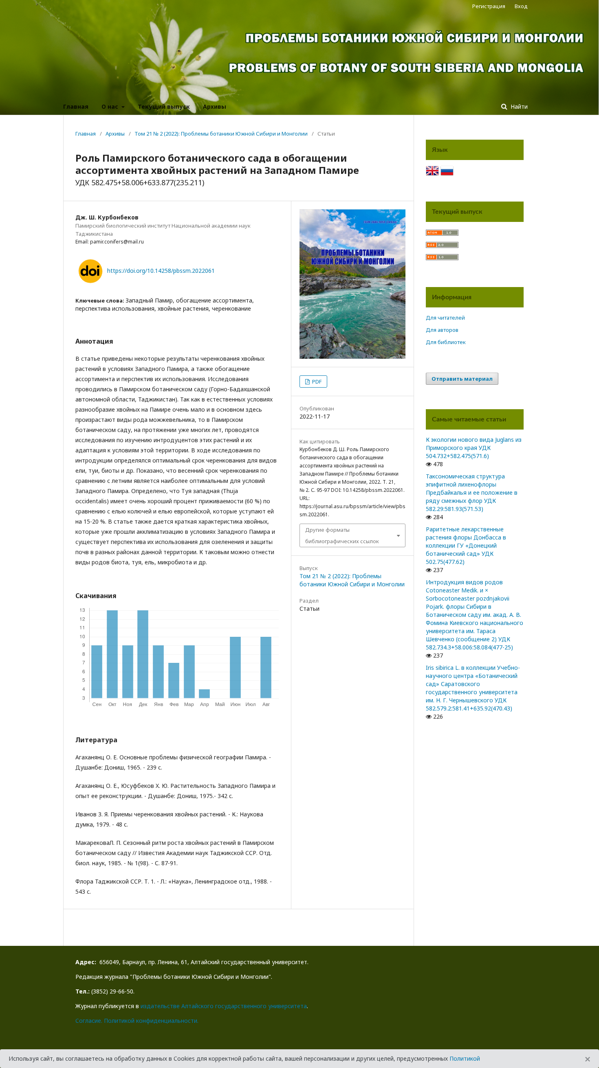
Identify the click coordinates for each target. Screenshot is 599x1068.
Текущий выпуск (164, 106)
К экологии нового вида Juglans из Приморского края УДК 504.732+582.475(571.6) (474, 448)
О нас (110, 106)
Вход (521, 6)
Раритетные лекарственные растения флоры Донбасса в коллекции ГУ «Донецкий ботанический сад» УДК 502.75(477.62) (466, 545)
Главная (75, 106)
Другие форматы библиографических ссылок (342, 535)
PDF (316, 381)
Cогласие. (88, 1020)
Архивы (214, 106)
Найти (518, 106)
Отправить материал (462, 378)
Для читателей (445, 317)
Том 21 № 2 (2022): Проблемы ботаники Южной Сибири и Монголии (221, 133)
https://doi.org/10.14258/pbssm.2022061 (161, 270)
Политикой (464, 1058)
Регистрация (488, 6)
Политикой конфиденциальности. (151, 1020)
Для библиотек (446, 342)
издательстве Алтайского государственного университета (224, 1006)
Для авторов (442, 329)
